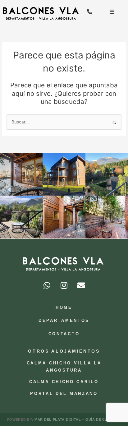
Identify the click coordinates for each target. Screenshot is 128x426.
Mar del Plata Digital (58, 419)
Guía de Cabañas (103, 419)
